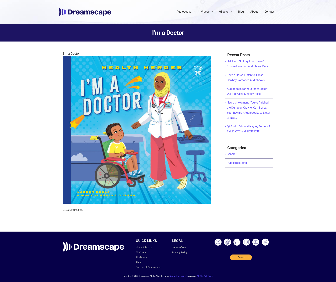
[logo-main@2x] (85, 9)
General (231, 154)
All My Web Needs (205, 276)
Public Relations (237, 162)
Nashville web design (178, 276)
